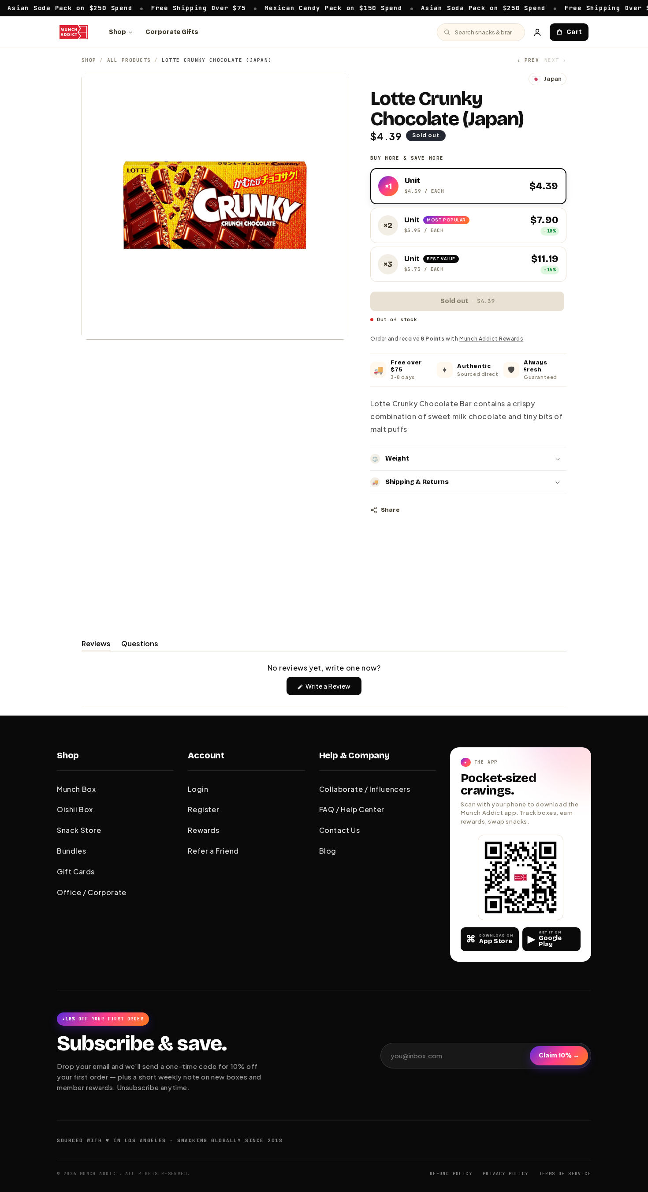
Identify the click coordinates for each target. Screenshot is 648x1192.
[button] (468, 458)
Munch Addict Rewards (491, 338)
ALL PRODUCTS (129, 60)
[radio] (468, 186)
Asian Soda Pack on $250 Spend (455, 7)
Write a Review (333, 688)
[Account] (537, 32)
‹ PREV (528, 60)
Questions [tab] (139, 645)
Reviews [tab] (96, 645)
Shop (117, 32)
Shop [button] (68, 755)
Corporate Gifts (171, 32)
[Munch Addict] (74, 32)
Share (390, 510)
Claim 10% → (559, 1055)
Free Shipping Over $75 (170, 7)
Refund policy (451, 1174)
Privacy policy (506, 1174)
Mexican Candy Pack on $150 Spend (305, 7)
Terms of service (565, 1174)
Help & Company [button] (354, 755)
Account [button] (206, 755)
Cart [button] (574, 32)
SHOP (89, 60)
